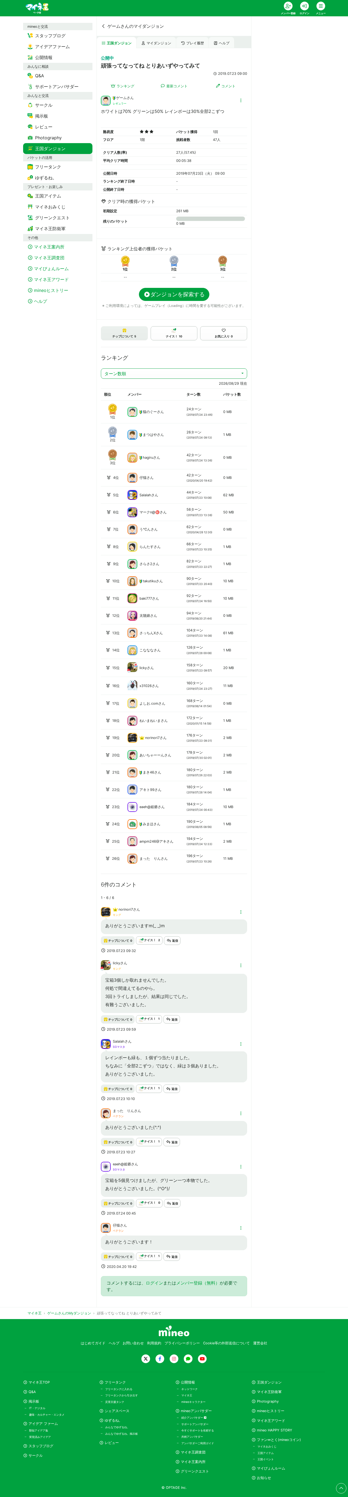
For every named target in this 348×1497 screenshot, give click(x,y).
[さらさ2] (132, 564)
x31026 (145, 686)
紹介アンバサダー (192, 1417)
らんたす (146, 547)
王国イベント (265, 1459)
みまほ (148, 824)
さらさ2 (145, 564)
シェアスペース (117, 1411)
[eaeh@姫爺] (132, 807)
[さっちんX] (132, 633)
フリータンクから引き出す (121, 1395)
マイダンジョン (159, 43)
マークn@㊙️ (149, 512)
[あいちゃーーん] (132, 755)
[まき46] (132, 772)
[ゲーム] (106, 100)
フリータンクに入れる (118, 1389)
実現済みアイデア (40, 1437)
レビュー (112, 1443)
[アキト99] (132, 789)
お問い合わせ (133, 1343)
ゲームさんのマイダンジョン (135, 26)
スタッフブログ (41, 1446)
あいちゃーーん (151, 755)
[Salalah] (132, 495)
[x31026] (132, 689)
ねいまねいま (150, 721)
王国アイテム (265, 1453)
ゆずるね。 (113, 1420)
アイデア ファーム (43, 1424)
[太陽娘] (132, 615)
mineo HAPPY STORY (274, 1430)
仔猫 (143, 478)
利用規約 (154, 1343)
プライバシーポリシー (182, 1343)
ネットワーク (189, 1389)
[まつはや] (132, 434)
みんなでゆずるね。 (117, 1427)
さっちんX (147, 633)
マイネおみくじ (266, 1446)
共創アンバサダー (192, 1436)
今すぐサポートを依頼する (197, 1430)
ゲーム (121, 98)
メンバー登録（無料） (198, 1283)
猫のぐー (150, 412)
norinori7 (152, 738)
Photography (268, 1401)
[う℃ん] (132, 529)
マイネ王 (186, 1395)
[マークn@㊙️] (132, 512)
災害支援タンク (114, 1401)
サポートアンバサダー (195, 1424)
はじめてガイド (93, 1343)
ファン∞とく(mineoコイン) (279, 1440)
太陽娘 (144, 616)
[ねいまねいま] (132, 720)
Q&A (32, 1392)
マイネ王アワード (271, 1421)
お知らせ (264, 1478)
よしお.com (148, 703)
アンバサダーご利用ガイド (197, 1443)
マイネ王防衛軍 (269, 1392)
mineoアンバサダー (196, 1411)
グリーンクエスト (195, 1471)
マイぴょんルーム (271, 1468)
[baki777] (132, 598)
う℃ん (145, 529)
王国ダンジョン (119, 43)
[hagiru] (132, 457)
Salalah (145, 495)
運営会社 (260, 1343)
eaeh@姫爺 (148, 807)
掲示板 (34, 1401)
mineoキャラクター (193, 1401)
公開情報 (188, 1382)
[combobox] (174, 373)
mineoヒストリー (270, 1411)
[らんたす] (132, 546)
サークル (36, 1455)
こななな (146, 650)
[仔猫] (132, 477)
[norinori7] (132, 738)
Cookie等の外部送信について (226, 1343)
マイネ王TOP (39, 1382)
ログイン (154, 1283)
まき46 (148, 772)
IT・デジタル (37, 1408)
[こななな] (132, 650)
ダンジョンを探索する (177, 294)
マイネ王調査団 (193, 1452)
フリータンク (115, 1382)
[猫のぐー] (132, 411)
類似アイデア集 (38, 1430)
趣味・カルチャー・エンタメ (46, 1414)
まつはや (150, 435)
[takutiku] (132, 581)
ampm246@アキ (152, 841)
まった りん (150, 859)
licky (143, 668)
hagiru (148, 457)
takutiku (149, 581)
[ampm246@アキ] (132, 841)
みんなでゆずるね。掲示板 (121, 1433)
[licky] (132, 671)
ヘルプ (224, 43)
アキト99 (146, 790)
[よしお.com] (132, 703)
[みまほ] (132, 824)
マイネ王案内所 (193, 1462)
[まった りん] (132, 858)
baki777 (145, 598)
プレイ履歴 (195, 43)
